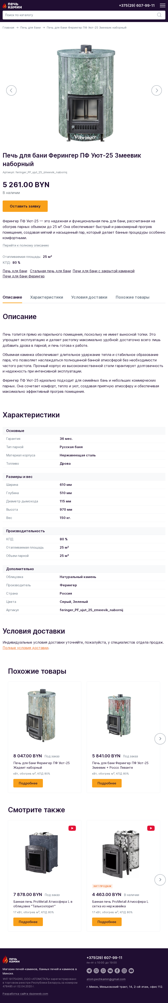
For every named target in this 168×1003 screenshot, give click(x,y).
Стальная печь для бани (50, 271)
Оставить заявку (25, 206)
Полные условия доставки (25, 648)
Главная (8, 27)
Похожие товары (132, 297)
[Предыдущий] (11, 90)
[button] (160, 739)
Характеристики (46, 297)
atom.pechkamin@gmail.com (106, 979)
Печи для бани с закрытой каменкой (104, 271)
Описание (12, 297)
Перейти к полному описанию (26, 245)
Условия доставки (89, 297)
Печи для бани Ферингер (24, 276)
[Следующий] (156, 90)
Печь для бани (30, 27)
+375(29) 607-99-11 (137, 5)
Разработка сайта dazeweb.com (25, 993)
